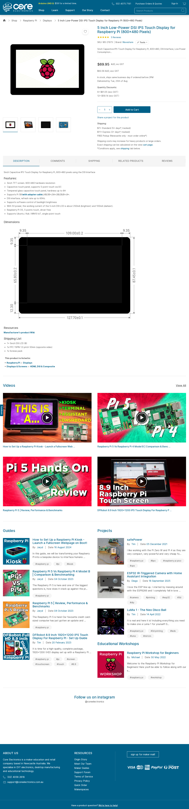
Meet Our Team (82, 763)
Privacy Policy (82, 780)
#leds (173, 631)
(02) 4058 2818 (16, 776)
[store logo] (18, 7)
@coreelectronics (94, 701)
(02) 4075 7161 (123, 3)
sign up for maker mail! (143, 754)
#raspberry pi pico (172, 560)
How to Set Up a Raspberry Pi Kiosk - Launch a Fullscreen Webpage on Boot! (59, 541)
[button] (10, 124)
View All (181, 385)
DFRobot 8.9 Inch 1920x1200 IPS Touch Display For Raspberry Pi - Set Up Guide (60, 636)
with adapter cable (32, 194)
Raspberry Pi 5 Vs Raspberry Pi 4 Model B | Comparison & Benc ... (133, 446)
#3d (179, 597)
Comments (58, 160)
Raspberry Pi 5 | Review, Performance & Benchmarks (32, 510)
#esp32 (166, 597)
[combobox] (160, 10)
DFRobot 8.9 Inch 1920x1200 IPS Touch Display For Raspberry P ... (134, 510)
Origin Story (80, 759)
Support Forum (82, 772)
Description (21, 160)
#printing (150, 597)
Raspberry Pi (30, 20)
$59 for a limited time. (57, 3)
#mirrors (147, 636)
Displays (47, 20)
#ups (132, 565)
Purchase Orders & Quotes (149, 3)
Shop (14, 20)
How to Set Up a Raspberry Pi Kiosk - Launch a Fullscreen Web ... (39, 446)
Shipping (94, 160)
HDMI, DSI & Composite (42, 366)
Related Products (130, 160)
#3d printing (157, 631)
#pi (57, 564)
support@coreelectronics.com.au (25, 782)
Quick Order (80, 785)
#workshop (156, 677)
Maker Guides (81, 767)
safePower (134, 539)
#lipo (153, 560)
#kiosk (70, 564)
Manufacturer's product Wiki (19, 332)
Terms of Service (83, 776)
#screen (71, 659)
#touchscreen (42, 664)
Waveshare (127, 42)
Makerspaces (81, 789)
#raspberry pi (42, 564)
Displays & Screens (17, 366)
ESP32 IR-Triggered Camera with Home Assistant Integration (154, 574)
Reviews (167, 160)
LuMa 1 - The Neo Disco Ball (146, 610)
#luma (133, 636)
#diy (132, 602)
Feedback (2, 410)
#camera (134, 597)
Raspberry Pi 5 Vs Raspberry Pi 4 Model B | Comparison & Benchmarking (61, 573)
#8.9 (73, 664)
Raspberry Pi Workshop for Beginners (153, 653)
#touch (60, 664)
